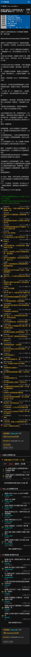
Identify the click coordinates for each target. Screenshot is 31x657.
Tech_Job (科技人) (13, 6)
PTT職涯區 (4, 6)
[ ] (8, 495)
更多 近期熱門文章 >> (16, 549)
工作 (12, 433)
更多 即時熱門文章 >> (16, 623)
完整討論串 (7, 460)
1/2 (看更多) (11, 25)
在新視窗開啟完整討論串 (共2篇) (16, 483)
